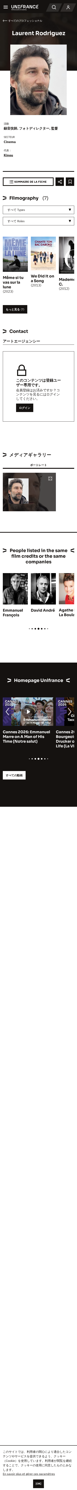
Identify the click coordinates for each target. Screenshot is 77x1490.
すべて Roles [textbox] (16, 221)
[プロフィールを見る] (68, 7)
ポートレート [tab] (38, 465)
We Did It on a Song (42, 278)
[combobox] (38, 210)
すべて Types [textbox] (16, 210)
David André (43, 610)
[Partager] (60, 181)
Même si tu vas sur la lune (13, 282)
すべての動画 (14, 775)
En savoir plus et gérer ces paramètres (29, 1474)
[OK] (38, 1483)
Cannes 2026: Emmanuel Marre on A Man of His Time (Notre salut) (26, 737)
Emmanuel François (13, 612)
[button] (50, 478)
